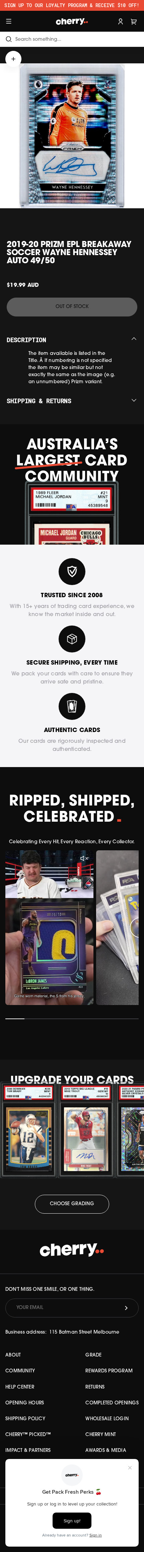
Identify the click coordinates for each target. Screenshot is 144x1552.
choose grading (72, 1204)
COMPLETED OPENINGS (112, 1403)
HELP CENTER (19, 1387)
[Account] (120, 21)
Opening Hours (24, 1403)
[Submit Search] (8, 39)
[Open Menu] (8, 21)
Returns (94, 1387)
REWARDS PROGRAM (109, 1371)
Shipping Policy (25, 1419)
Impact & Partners (28, 1450)
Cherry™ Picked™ (28, 1434)
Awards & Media (105, 1450)
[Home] (72, 21)
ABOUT (13, 1355)
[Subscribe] (126, 1308)
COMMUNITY (20, 1371)
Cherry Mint (100, 1434)
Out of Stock (72, 306)
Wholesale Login (107, 1419)
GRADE (93, 1355)
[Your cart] (134, 21)
